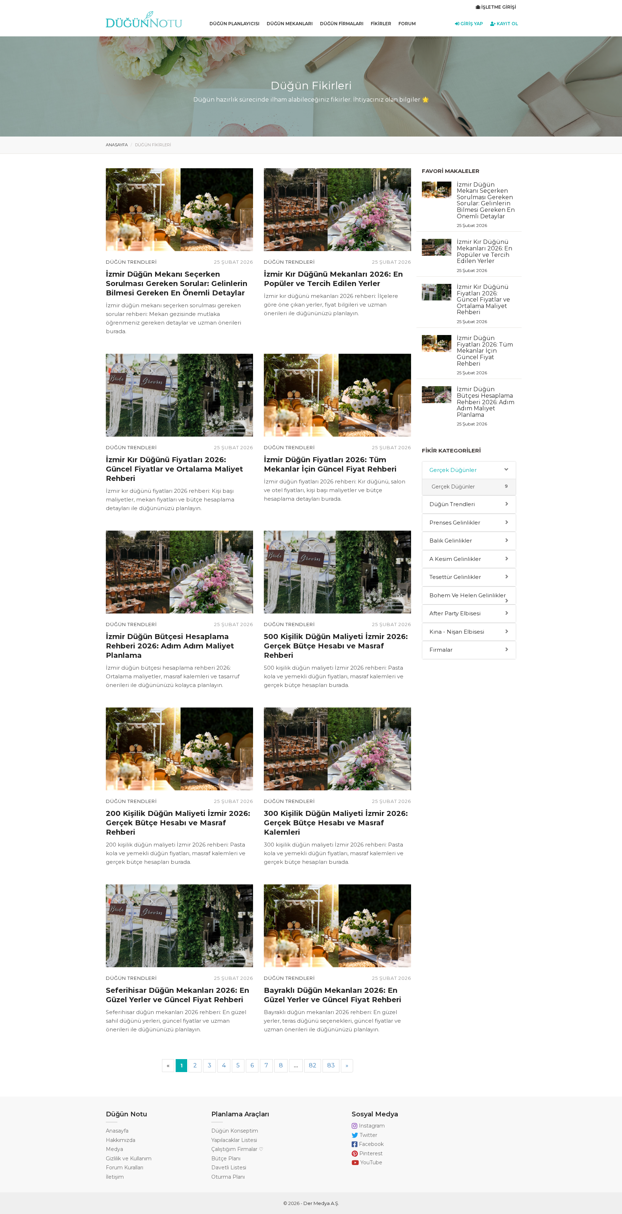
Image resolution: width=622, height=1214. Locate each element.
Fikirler (381, 23)
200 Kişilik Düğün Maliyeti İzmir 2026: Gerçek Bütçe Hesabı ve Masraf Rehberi (178, 822)
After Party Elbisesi (455, 613)
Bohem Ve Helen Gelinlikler (467, 595)
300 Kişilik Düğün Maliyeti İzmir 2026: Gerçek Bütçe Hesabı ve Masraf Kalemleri (336, 822)
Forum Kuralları (124, 1167)
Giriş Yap (471, 23)
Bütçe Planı (225, 1158)
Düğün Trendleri (131, 262)
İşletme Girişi (498, 7)
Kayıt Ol (507, 23)
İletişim (115, 1177)
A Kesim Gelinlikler (455, 558)
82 (312, 1065)
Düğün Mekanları (290, 23)
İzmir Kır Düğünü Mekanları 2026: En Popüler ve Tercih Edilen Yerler (484, 255)
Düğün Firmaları (342, 23)
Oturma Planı (228, 1177)
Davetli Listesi (228, 1167)
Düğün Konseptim (234, 1131)
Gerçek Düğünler (453, 470)
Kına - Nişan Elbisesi (456, 631)
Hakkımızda (120, 1140)
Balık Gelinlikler (450, 540)
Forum (407, 23)
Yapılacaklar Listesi (234, 1140)
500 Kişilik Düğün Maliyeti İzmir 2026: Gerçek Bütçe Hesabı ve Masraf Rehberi (336, 646)
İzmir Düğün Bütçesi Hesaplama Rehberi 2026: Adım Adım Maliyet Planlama (170, 646)
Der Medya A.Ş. (321, 1203)
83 (331, 1065)
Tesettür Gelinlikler (455, 576)
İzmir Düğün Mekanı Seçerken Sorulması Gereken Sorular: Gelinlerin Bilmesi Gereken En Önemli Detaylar (176, 283)
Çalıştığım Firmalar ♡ (237, 1149)
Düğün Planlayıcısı (234, 23)
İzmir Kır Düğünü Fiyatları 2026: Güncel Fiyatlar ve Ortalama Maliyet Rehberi (174, 469)
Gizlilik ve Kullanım (129, 1158)
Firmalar (440, 649)
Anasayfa (117, 144)
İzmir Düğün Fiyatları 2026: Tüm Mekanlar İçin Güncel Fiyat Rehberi (485, 355)
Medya (114, 1149)
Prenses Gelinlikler (454, 522)
